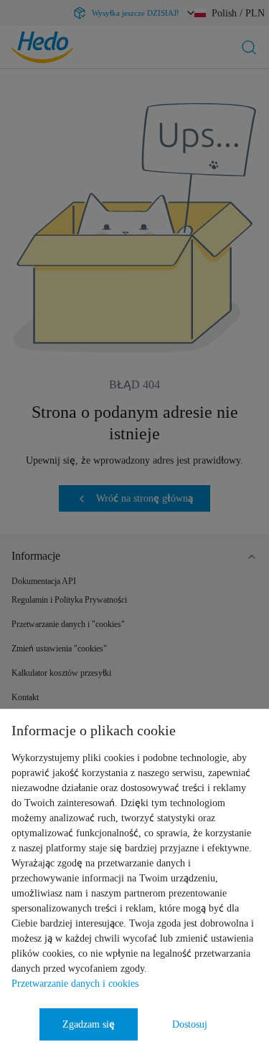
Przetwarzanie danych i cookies (74, 983)
